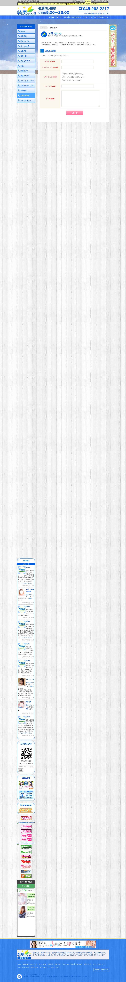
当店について (25, 76)
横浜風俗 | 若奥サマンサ (101, 969)
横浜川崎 (20, 1)
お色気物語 (79, 3)
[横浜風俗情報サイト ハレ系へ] (19, 978)
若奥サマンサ (71, 4)
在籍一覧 (23, 56)
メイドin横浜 (22, 3)
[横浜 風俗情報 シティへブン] (26, 863)
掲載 (30, 598)
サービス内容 (25, 46)
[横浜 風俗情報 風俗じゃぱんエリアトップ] (26, 828)
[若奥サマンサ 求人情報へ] (63, 947)
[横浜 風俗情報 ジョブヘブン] (26, 873)
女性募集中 (52, 17)
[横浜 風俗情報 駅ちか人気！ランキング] (26, 848)
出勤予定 (23, 51)
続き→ (26, 564)
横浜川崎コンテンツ (78, 1)
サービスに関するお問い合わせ (74, 77)
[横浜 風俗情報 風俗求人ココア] (26, 858)
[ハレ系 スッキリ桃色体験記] (113, 67)
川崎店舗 (93, 1)
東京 (25, 1)
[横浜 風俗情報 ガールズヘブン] (26, 868)
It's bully (63, 3)
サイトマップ (54, 967)
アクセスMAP (25, 61)
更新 (27, 709)
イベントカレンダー (27, 81)
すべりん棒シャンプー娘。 (44, 3)
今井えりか (29, 682)
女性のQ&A (24, 71)
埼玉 (28, 1)
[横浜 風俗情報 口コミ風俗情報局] (26, 877)
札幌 (31, 1)
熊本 (37, 1)
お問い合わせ (104, 17)
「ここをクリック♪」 (25, 583)
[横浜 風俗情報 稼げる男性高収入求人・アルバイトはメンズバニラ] (26, 822)
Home (43, 27)
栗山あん (28, 705)
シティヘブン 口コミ (27, 86)
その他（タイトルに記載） (73, 80)
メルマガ (96, 17)
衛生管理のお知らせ (75, 17)
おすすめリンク (26, 100)
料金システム (25, 41)
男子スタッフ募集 (62, 17)
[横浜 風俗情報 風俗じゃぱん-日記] (26, 840)
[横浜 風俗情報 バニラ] (26, 820)
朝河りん (28, 595)
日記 (22, 66)
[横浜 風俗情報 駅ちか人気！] (26, 853)
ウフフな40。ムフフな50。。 (92, 3)
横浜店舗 (88, 1)
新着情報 (23, 36)
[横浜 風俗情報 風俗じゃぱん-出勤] (26, 836)
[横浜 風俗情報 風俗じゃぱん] (26, 833)
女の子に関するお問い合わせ (73, 74)
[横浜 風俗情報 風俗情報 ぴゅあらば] (26, 843)
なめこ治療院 (57, 3)
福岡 (34, 1)
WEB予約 (24, 91)
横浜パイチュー (31, 3)
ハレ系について (87, 17)
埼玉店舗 (105, 1)
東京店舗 (99, 1)
